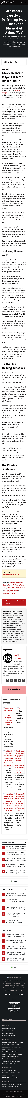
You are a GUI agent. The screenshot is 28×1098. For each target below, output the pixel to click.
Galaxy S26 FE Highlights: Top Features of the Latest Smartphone (16, 947)
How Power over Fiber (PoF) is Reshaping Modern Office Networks (16, 894)
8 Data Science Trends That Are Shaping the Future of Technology (15, 908)
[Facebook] (11, 681)
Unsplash (8, 1096)
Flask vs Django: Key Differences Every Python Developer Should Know (15, 859)
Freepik (20, 1096)
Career (23, 39)
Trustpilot (14, 999)
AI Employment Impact (11, 591)
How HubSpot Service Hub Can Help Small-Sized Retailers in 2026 (16, 847)
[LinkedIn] (19, 681)
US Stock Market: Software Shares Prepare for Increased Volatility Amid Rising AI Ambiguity (8, 777)
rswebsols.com (14, 1008)
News (8, 42)
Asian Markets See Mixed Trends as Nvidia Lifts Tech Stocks (16, 941)
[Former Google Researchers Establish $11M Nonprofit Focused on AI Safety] (19, 810)
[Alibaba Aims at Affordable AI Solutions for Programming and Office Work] (19, 772)
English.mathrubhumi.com (11, 575)
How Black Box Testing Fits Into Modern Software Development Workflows (16, 914)
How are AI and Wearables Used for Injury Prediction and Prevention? (16, 853)
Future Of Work (20, 588)
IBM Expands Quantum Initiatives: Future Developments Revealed (16, 953)
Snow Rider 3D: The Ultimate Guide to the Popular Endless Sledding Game (15, 921)
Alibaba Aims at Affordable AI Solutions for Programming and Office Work (19, 782)
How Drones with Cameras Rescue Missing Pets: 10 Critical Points (16, 865)
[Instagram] (23, 681)
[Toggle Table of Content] (23, 62)
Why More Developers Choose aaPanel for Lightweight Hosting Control (16, 901)
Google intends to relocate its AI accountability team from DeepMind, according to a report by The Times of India (8, 737)
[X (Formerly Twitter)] (15, 681)
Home (4, 42)
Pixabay (12, 1096)
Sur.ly (17, 1011)
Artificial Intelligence (15, 39)
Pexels (16, 1096)
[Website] (7, 681)
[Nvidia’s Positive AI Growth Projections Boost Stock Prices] (19, 708)
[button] (22, 2)
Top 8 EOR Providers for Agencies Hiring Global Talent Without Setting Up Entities (16, 872)
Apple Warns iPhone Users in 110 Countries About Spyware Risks (16, 959)
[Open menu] (3, 1022)
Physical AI (10, 588)
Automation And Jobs (10, 593)
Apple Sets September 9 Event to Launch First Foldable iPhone (16, 935)
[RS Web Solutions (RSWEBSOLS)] (7, 2)
